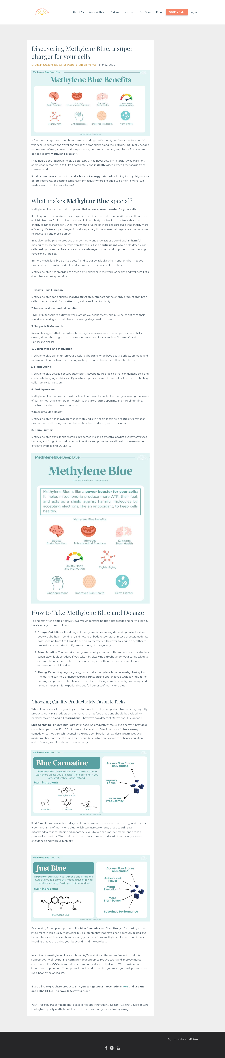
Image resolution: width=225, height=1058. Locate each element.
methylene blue (50, 64)
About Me (79, 12)
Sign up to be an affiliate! (183, 1039)
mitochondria (69, 64)
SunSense (146, 12)
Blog (159, 12)
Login (193, 12)
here (125, 986)
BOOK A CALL (176, 12)
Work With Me (97, 12)
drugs (35, 64)
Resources (130, 12)
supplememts (87, 64)
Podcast (115, 12)
